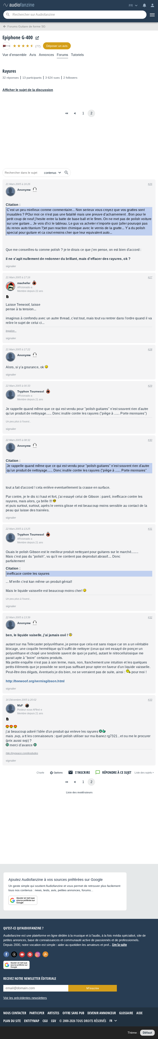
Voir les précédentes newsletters (25, 998)
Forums (62, 55)
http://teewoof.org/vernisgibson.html (35, 681)
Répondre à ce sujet (116, 772)
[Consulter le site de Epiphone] (36, 38)
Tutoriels (77, 55)
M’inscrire (92, 988)
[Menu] (152, 14)
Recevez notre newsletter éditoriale (29, 978)
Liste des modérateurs (79, 792)
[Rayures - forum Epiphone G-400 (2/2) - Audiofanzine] (18, 5)
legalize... (11, 330)
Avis (32, 55)
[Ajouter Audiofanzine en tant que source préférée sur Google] (22, 900)
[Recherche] (7, 15)
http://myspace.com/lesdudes (22, 753)
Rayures (9, 71)
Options (58, 772)
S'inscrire (82, 772)
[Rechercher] (66, 172)
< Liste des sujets (144, 772)
